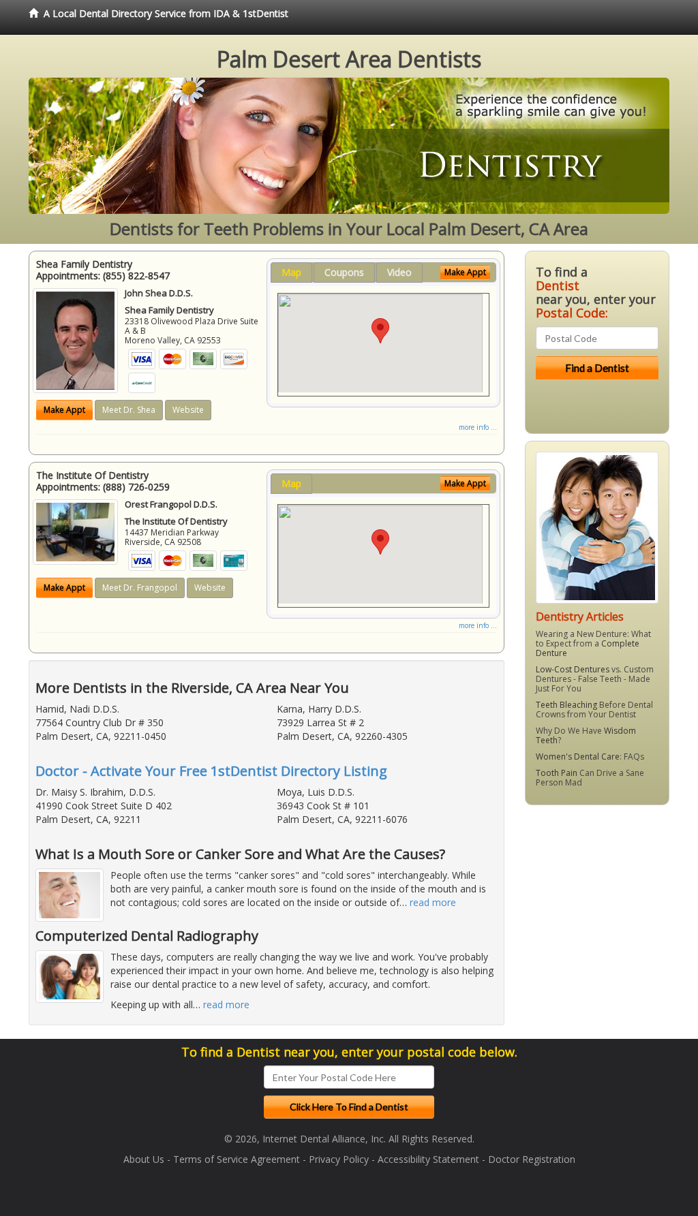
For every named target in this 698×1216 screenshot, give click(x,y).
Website (188, 410)
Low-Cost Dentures (572, 669)
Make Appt (64, 410)
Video (399, 272)
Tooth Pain (556, 773)
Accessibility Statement (428, 1159)
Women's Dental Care (578, 756)
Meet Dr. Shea (128, 410)
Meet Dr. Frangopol (139, 587)
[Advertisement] (595, 921)
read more (433, 902)
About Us (143, 1159)
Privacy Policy (339, 1159)
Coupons (344, 272)
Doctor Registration (531, 1159)
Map (291, 272)
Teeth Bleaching (566, 705)
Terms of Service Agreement (236, 1159)
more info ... (478, 427)
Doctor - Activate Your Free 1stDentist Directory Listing (211, 771)
